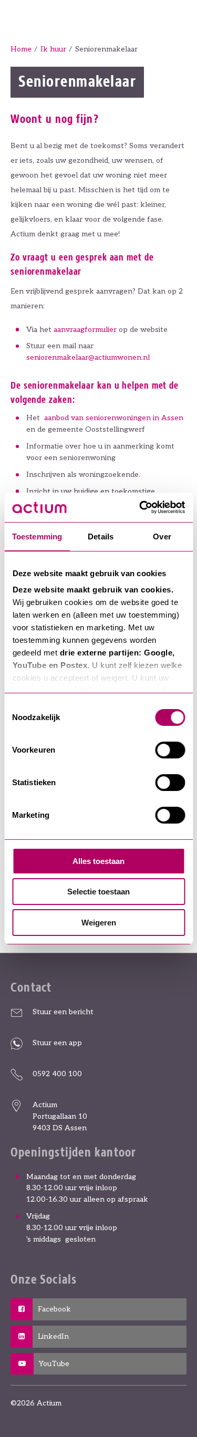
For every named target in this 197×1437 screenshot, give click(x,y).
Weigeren (98, 922)
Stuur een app (57, 1042)
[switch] (170, 750)
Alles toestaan (98, 861)
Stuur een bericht (63, 1011)
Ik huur (53, 49)
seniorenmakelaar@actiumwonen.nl (88, 357)
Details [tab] (100, 536)
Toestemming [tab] (37, 536)
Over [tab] (162, 536)
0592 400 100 (57, 1073)
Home (21, 49)
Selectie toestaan (98, 891)
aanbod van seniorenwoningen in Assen (113, 417)
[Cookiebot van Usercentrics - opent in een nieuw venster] (140, 507)
